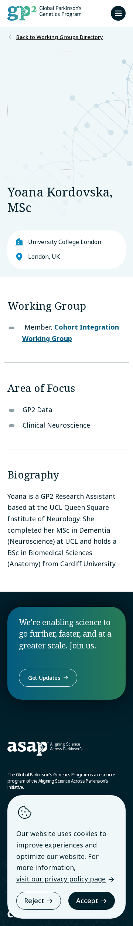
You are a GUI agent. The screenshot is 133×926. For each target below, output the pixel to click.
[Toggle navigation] (118, 13)
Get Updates (44, 677)
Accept (87, 900)
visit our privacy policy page (61, 878)
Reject (34, 900)
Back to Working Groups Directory (59, 37)
